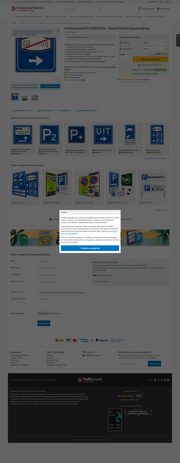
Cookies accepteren (90, 248)
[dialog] (90, 231)
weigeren (91, 240)
